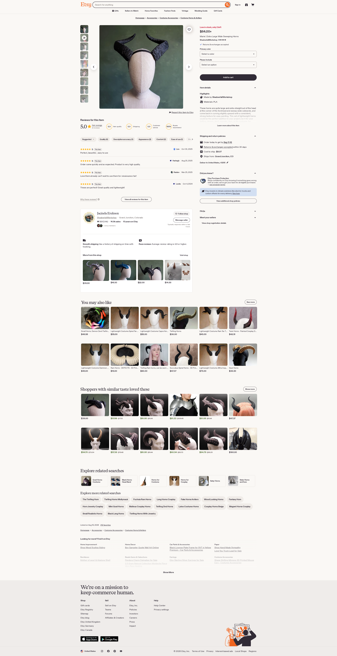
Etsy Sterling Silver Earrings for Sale (187, 560)
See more (251, 302)
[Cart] (253, 5)
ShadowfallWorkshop (208, 40)
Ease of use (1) (177, 139)
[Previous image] (94, 67)
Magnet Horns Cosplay (241, 507)
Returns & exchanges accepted (218, 147)
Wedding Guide (201, 11)
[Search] (227, 5)
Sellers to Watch (131, 11)
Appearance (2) (145, 139)
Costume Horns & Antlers (191, 18)
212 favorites (105, 525)
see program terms (217, 185)
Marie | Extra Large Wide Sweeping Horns (219, 36)
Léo (177, 149)
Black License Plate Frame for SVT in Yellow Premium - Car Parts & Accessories (190, 548)
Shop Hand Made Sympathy (227, 547)
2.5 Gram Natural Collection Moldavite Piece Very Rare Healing (146, 564)
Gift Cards (218, 11)
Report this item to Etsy (183, 112)
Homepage (140, 18)
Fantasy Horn (236, 500)
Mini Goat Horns (117, 507)
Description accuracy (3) (123, 139)
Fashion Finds (169, 11)
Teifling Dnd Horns (165, 507)
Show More (168, 572)
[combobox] (158, 5)
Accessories (152, 18)
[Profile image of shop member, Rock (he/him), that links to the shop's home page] (101, 226)
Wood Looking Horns (215, 500)
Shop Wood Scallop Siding (92, 547)
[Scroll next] (192, 139)
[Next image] (189, 67)
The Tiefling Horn (92, 500)
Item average (97, 125)
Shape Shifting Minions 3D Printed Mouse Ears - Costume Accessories (234, 561)
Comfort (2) (161, 139)
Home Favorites (151, 11)
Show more (250, 389)
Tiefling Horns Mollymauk (117, 500)
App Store (89, 639)
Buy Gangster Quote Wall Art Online (142, 547)
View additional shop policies (228, 201)
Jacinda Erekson (108, 213)
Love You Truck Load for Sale (228, 551)
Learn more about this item (228, 125)
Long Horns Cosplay (167, 500)
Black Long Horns (117, 514)
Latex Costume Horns (190, 507)
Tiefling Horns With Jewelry (144, 514)
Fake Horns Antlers (191, 500)
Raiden (176, 172)
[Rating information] (98, 222)
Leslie (178, 184)
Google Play (109, 639)
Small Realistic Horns (94, 514)
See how (236, 193)
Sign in (238, 5)
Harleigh (176, 161)
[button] (181, 220)
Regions (252, 651)
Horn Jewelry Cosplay (94, 507)
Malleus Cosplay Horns (141, 507)
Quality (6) (104, 139)
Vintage (185, 11)
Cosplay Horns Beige (215, 507)
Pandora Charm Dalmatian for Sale (141, 560)
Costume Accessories (169, 18)
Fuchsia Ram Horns (143, 500)
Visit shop (184, 255)
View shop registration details (214, 223)
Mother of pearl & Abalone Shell (95, 560)
